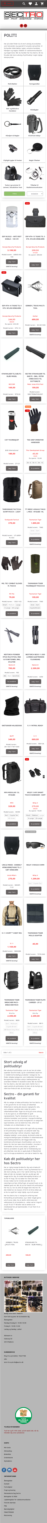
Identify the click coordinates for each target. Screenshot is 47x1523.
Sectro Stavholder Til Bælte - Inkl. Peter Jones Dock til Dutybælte (35, 377)
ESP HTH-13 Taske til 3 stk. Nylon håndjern (35, 237)
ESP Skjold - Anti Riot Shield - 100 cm (11, 237)
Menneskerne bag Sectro (12, 1493)
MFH (11, 803)
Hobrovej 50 (8, 1339)
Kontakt (6, 1484)
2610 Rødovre (9, 1342)
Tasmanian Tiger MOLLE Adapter (35, 934)
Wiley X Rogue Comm (35, 865)
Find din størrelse (10, 1503)
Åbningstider (8, 1481)
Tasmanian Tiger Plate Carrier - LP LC (35, 1001)
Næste (41, 1052)
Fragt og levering (9, 1490)
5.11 (35, 736)
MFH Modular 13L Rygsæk (11, 793)
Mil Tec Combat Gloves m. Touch (12, 584)
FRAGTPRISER (9, 1512)
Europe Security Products (12, 247)
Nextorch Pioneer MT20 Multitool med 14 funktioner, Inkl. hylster (12, 658)
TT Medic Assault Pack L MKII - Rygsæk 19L (35, 510)
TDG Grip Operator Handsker (35, 441)
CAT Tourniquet (12, 440)
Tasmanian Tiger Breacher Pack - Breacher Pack (11, 1002)
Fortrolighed (8, 1487)
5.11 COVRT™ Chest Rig (12, 933)
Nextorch (12, 665)
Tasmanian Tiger (35, 520)
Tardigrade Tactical (12, 520)
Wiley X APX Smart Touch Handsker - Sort (35, 793)
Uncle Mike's (11, 875)
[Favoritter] (30, 3)
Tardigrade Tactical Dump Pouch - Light (11, 510)
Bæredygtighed (9, 1509)
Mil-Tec (11, 594)
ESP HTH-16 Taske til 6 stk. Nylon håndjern (12, 306)
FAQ (5, 1506)
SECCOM (12, 384)
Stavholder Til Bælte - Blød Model (12, 374)
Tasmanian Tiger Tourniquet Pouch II (35, 584)
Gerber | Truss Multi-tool (35, 306)
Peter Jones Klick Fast (35, 384)
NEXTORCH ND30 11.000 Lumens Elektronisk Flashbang (35, 656)
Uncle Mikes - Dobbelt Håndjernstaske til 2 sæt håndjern (12, 867)
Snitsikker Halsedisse (12, 725)
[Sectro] (23, 15)
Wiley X (35, 803)
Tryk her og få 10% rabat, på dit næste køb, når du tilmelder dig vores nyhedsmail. (21, 1432)
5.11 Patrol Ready (35, 725)
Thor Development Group (35, 450)
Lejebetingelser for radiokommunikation (17, 1500)
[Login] (36, 3)
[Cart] (42, 3)
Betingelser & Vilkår (10, 1496)
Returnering (8, 1515)
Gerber (35, 316)
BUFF (12, 736)
